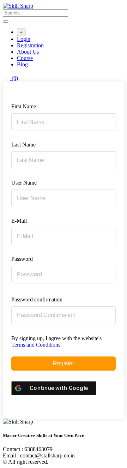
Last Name (23, 145)
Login (23, 39)
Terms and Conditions (35, 345)
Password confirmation (36, 299)
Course (25, 58)
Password (22, 259)
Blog (22, 64)
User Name (24, 183)
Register (63, 363)
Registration (30, 45)
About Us (28, 52)
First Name (23, 106)
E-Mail (19, 221)
